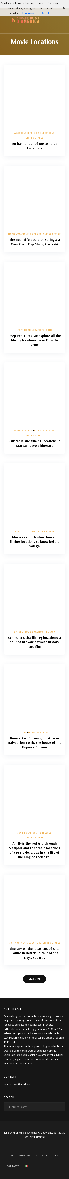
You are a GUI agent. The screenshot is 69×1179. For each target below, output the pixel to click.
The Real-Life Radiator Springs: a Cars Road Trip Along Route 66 (34, 241)
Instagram (25, 1146)
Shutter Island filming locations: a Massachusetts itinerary (34, 443)
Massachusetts (23, 133)
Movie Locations (44, 133)
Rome (49, 330)
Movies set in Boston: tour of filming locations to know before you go (34, 541)
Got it (45, 13)
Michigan (14, 942)
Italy (20, 330)
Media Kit (41, 1155)
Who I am (24, 1155)
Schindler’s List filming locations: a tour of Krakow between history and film (34, 642)
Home (10, 1155)
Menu (61, 21)
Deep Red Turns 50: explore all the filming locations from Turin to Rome (34, 340)
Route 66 (36, 234)
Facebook (15, 1146)
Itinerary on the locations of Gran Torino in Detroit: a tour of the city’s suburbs (35, 953)
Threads (54, 1146)
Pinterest (44, 1146)
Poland (50, 632)
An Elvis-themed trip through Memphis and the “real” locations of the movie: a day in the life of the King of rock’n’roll (34, 850)
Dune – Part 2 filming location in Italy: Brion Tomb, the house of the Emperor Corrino (34, 742)
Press (56, 1155)
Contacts (13, 1166)
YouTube (34, 1146)
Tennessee (44, 832)
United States (34, 137)
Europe (18, 632)
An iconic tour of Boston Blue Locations (34, 145)
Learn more (29, 13)
